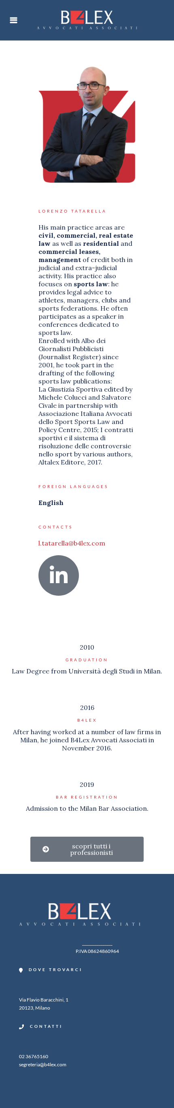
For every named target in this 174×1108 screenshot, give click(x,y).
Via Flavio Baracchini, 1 (43, 1000)
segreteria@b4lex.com (42, 1064)
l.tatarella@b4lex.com (71, 543)
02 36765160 (33, 1056)
